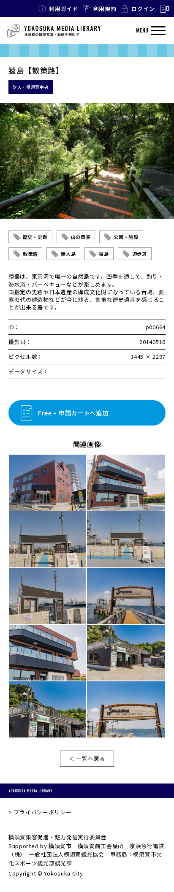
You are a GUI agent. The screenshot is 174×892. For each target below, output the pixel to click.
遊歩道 (139, 253)
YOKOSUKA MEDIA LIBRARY (30, 791)
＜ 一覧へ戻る (87, 758)
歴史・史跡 (35, 236)
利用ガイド (63, 9)
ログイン (143, 9)
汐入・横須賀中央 (31, 87)
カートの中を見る (164, 9)
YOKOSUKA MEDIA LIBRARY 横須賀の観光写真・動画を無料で (53, 30)
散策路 (30, 253)
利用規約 (105, 9)
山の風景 (81, 236)
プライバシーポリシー (42, 812)
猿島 (104, 253)
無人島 (68, 253)
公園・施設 (126, 236)
